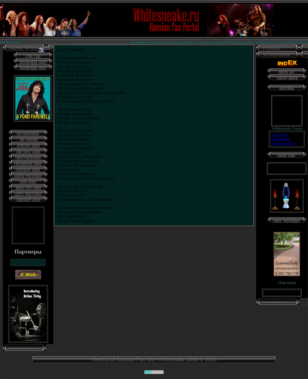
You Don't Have (283, 143)
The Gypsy (279, 135)
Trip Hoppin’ (281, 139)
